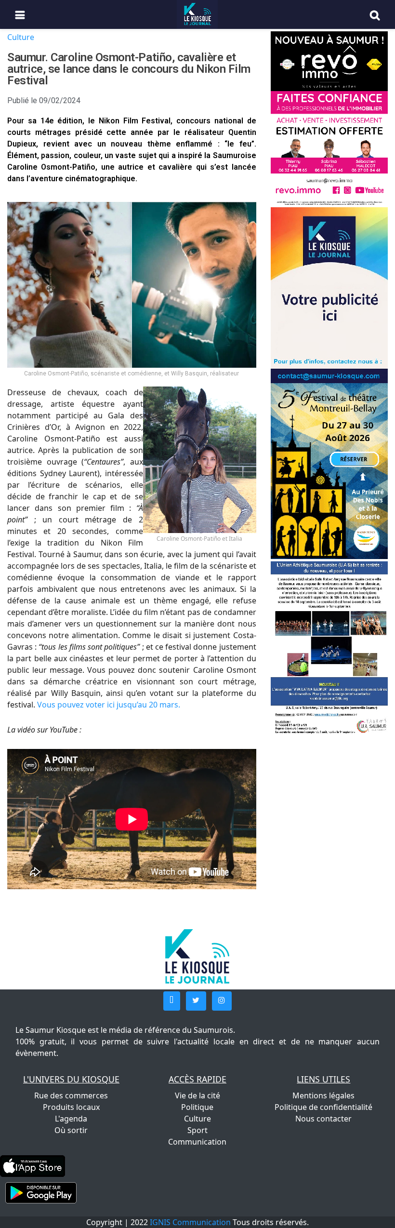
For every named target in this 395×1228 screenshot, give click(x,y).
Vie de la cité (197, 1095)
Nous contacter (323, 1118)
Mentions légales (323, 1095)
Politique (197, 1107)
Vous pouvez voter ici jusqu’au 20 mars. (107, 704)
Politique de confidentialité (323, 1107)
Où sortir (71, 1130)
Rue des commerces (71, 1095)
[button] (171, 1001)
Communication (197, 1141)
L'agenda (71, 1118)
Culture (20, 37)
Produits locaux (71, 1107)
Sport (197, 1130)
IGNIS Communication (190, 1222)
